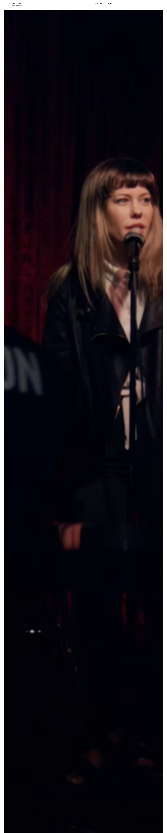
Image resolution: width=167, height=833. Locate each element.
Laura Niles (16, 3)
